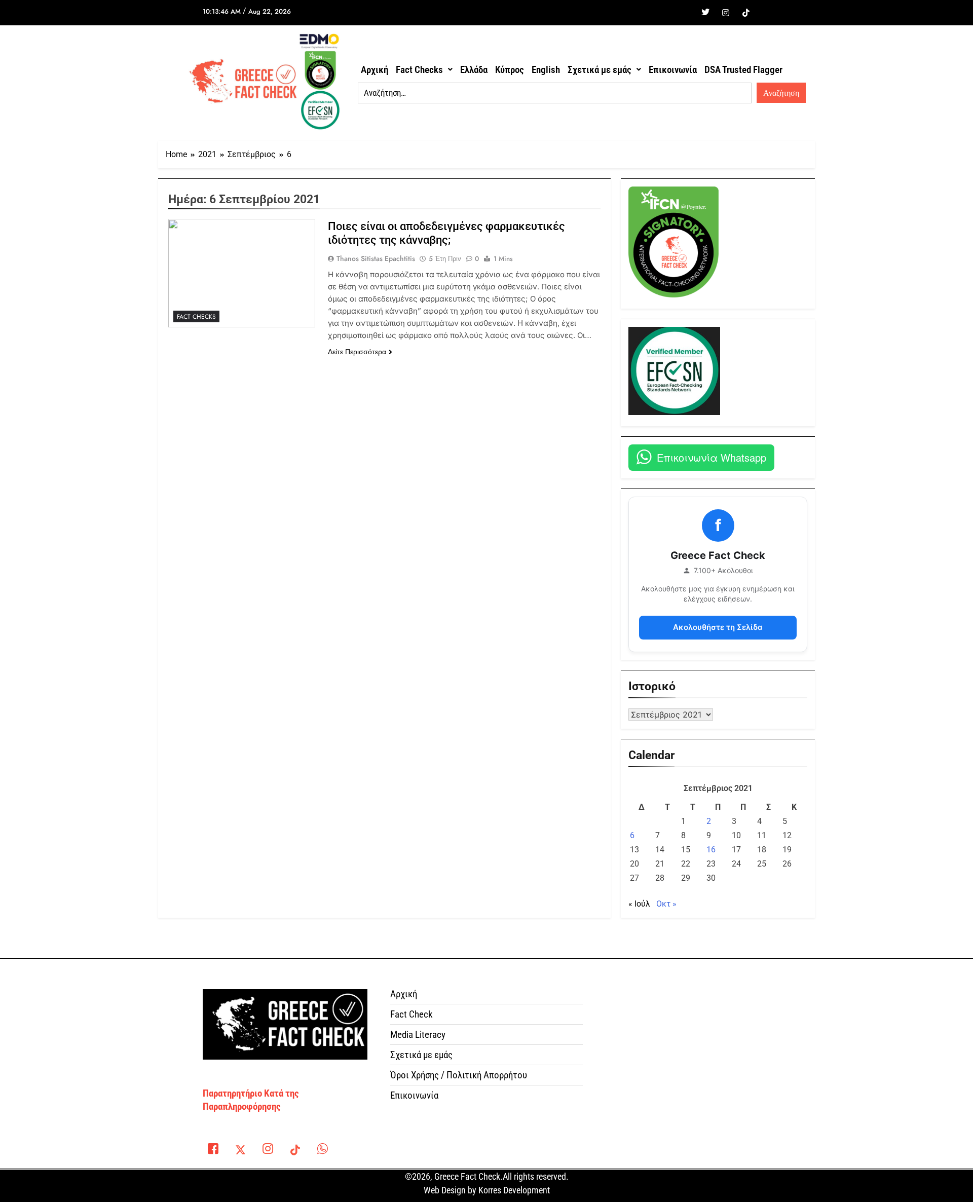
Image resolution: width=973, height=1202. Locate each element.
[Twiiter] (705, 12)
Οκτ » (666, 904)
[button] (424, 70)
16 (711, 849)
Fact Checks (419, 70)
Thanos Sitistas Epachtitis (375, 258)
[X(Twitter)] (240, 1151)
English (546, 70)
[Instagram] (725, 12)
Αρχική (374, 70)
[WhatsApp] (322, 1151)
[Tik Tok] (746, 12)
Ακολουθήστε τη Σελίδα (718, 627)
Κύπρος (509, 70)
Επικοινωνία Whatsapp (711, 457)
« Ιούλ (639, 904)
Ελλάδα (474, 70)
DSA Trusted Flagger (743, 70)
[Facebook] (685, 12)
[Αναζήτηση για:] (555, 93)
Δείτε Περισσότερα (357, 352)
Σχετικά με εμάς (599, 70)
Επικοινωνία (673, 70)
